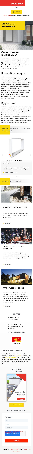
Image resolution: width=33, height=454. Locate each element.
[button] (2, 155)
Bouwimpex (19, 355)
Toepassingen (7, 15)
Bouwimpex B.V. (14, 449)
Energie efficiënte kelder (15, 207)
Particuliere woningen (13, 288)
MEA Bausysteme (10, 357)
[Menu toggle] (17, 7)
